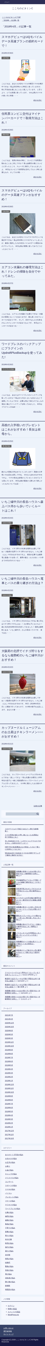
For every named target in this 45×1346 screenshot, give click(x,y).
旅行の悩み (9, 1247)
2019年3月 (9, 1073)
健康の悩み (9, 1220)
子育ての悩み (10, 1228)
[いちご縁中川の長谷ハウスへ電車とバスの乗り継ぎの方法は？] (22, 616)
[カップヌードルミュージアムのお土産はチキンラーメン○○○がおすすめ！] (22, 770)
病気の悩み (9, 1259)
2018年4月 (9, 1115)
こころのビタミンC (22, 8)
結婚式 (7, 1262)
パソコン (8, 1193)
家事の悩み (9, 1232)
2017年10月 (9, 1138)
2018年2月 (9, 1123)
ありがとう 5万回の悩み (14, 1155)
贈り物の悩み (6, 446)
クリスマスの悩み (12, 1178)
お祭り (7, 1166)
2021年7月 (9, 1015)
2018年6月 (9, 1108)
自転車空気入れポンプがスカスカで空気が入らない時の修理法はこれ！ (28, 891)
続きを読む (37, 100)
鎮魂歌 (7, 1286)
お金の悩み (6, 58)
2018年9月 (9, 1096)
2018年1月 (9, 1127)
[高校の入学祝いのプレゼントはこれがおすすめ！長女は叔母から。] (22, 467)
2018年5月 (9, 1111)
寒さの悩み (9, 1235)
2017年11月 (9, 1135)
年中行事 (8, 1239)
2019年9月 (9, 1050)
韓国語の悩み (10, 1289)
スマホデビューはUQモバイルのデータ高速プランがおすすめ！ (22, 195)
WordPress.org (13, 1315)
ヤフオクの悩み (11, 1205)
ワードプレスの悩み (8, 369)
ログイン (11, 1306)
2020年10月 (9, 1027)
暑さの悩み (9, 1251)
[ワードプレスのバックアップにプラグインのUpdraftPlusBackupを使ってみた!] (22, 390)
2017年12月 (9, 1131)
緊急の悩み (6, 134)
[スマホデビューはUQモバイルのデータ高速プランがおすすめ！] (22, 232)
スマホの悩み (10, 1189)
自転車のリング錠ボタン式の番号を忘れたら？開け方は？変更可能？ (28, 952)
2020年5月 (9, 1034)
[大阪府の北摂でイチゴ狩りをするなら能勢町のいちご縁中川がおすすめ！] (22, 693)
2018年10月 (9, 1092)
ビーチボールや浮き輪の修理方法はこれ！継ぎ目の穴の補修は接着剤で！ (28, 900)
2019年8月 (9, 1054)
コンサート (9, 1182)
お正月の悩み (10, 1162)
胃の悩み (8, 1274)
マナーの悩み (10, 1201)
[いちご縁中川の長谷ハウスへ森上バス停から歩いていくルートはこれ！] (22, 544)
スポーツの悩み (11, 1185)
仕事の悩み (9, 1212)
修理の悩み (6, 288)
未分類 (7, 1255)
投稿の (12, 1309)
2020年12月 (9, 1023)
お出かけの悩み (7, 523)
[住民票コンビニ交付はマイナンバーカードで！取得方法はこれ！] (22, 156)
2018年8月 (9, 1100)
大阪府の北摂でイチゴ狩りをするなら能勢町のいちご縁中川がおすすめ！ (22, 655)
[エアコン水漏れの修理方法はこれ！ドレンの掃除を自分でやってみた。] (22, 309)
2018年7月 (9, 1104)
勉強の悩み (9, 1224)
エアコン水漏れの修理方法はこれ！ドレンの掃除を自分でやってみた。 (22, 272)
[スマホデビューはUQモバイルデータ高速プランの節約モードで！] (22, 79)
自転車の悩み (10, 1278)
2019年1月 (9, 1081)
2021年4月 (9, 1019)
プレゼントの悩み (12, 1197)
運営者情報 (7, 1331)
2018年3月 (9, 1119)
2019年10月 (9, 1046)
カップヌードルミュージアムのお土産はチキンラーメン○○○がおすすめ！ (22, 732)
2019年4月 (9, 1069)
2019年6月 (9, 1061)
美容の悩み (9, 1270)
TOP (11, 17)
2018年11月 (9, 1088)
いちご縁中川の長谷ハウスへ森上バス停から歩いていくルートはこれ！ (22, 506)
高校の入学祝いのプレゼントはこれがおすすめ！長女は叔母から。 (21, 429)
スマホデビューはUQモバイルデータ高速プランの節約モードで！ (22, 41)
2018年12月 (9, 1084)
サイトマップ (8, 1334)
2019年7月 (9, 1057)
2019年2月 (9, 1077)
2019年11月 (9, 1042)
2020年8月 (9, 1031)
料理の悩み (9, 1243)
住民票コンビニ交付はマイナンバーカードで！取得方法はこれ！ (22, 118)
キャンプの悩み (11, 1174)
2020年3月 (9, 1038)
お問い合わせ (8, 1328)
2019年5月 (9, 1065)
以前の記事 (38, 806)
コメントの (14, 1312)
